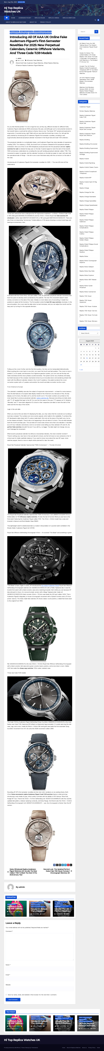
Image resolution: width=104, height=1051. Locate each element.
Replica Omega (54, 18)
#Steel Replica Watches (51, 63)
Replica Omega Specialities (88, 201)
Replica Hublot (58, 903)
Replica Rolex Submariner (88, 292)
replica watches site (42, 398)
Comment (9, 931)
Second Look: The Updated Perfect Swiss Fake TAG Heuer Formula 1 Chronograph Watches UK (56, 871)
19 (87, 358)
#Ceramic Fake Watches (34, 60)
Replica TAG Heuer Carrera (88, 311)
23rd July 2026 (37, 1026)
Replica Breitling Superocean (89, 148)
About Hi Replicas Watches (16, 22)
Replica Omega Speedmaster (89, 205)
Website (8, 985)
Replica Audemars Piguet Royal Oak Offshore (40, 33)
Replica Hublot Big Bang (87, 163)
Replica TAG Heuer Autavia (88, 306)
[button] (95, 20)
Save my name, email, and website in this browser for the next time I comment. (32, 995)
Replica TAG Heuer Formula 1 (38, 906)
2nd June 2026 (85, 1028)
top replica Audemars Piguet (50, 585)
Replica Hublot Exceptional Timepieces (62, 906)
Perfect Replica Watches (26, 31)
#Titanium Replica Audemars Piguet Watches (29, 65)
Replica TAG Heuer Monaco (88, 321)
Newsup (27, 1047)
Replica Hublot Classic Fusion (89, 167)
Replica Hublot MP (85, 177)
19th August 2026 (14, 1026)
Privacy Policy (45, 22)
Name (8, 965)
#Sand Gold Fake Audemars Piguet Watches (29, 63)
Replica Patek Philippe (87, 209)
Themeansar (34, 1047)
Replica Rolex (40, 18)
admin (19, 58)
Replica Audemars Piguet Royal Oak (19, 33)
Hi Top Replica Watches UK (22, 1040)
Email (8, 975)
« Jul (81, 369)
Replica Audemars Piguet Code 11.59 (42, 31)
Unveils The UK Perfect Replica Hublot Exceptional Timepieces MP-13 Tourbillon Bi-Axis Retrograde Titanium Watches (89, 69)
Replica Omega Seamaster (88, 196)
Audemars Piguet (25, 18)
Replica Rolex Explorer (87, 275)
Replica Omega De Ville (87, 192)
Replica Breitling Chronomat (88, 144)
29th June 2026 (61, 1026)
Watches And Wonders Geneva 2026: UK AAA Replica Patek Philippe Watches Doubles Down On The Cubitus (88, 90)
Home (13, 18)
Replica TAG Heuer (35, 904)
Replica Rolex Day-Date (87, 271)
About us (33, 22)
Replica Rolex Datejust (87, 267)
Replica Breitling (69, 18)
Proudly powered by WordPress (12, 1047)
